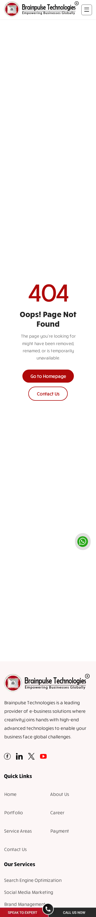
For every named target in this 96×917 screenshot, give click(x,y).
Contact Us (48, 393)
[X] (31, 758)
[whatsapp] (82, 541)
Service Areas (17, 831)
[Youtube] (43, 758)
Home (10, 794)
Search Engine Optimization (32, 880)
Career (57, 812)
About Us (59, 794)
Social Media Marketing (28, 892)
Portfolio (13, 812)
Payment (59, 831)
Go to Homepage (48, 376)
